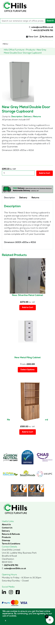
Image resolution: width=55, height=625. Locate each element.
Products (6, 537)
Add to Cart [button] (27, 308)
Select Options (27, 370)
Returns (37, 117)
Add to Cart (44, 173)
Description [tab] (9, 198)
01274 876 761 (11, 565)
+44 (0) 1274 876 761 (43, 30)
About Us (6, 525)
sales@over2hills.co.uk (42, 27)
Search (50, 21)
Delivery (28, 117)
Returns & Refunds (11, 534)
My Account (47, 37)
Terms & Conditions (11, 544)
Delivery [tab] (23, 198)
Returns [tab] (35, 198)
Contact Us (7, 528)
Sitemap (6, 541)
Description (16, 117)
